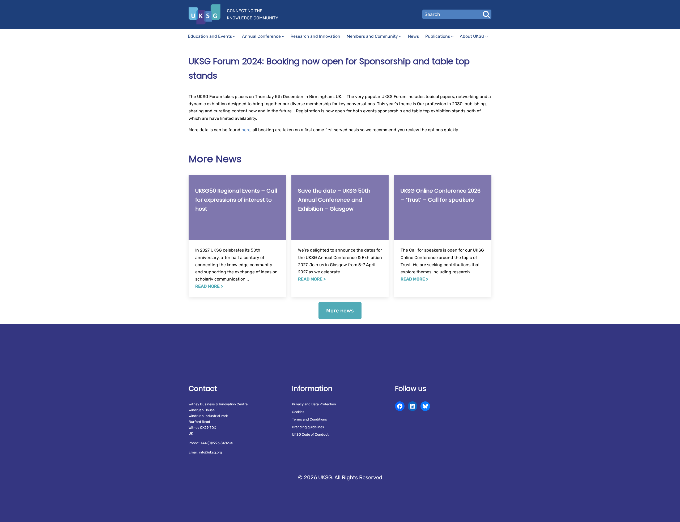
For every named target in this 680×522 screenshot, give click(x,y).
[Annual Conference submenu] (283, 36)
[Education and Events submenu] (234, 36)
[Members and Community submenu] (400, 36)
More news (340, 310)
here (245, 129)
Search (486, 14)
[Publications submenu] (452, 36)
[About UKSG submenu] (486, 36)
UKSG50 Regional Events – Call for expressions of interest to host (236, 200)
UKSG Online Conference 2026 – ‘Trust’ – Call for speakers (441, 195)
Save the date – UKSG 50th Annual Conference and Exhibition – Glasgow (334, 200)
